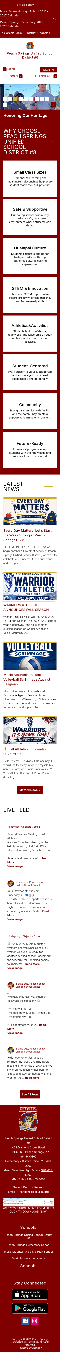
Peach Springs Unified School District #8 (28, 1236)
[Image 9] (47, 99)
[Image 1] (5, 99)
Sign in (48, 69)
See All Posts (30, 1094)
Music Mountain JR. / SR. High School (28, 1251)
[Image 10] (5, 105)
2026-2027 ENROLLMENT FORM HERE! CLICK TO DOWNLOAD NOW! (28, 1209)
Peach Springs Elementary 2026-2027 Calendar (22, 24)
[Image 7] (37, 99)
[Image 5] (26, 99)
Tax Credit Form (11, 33)
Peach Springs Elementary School (28, 1245)
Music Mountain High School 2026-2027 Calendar (24, 13)
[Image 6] (31, 99)
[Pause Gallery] (53, 105)
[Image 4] (21, 99)
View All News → (30, 790)
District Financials (39, 33)
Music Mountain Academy (28, 1258)
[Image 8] (42, 99)
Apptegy (37, 1347)
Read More (32, 964)
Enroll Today (25, 4)
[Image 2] (10, 99)
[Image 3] (15, 99)
